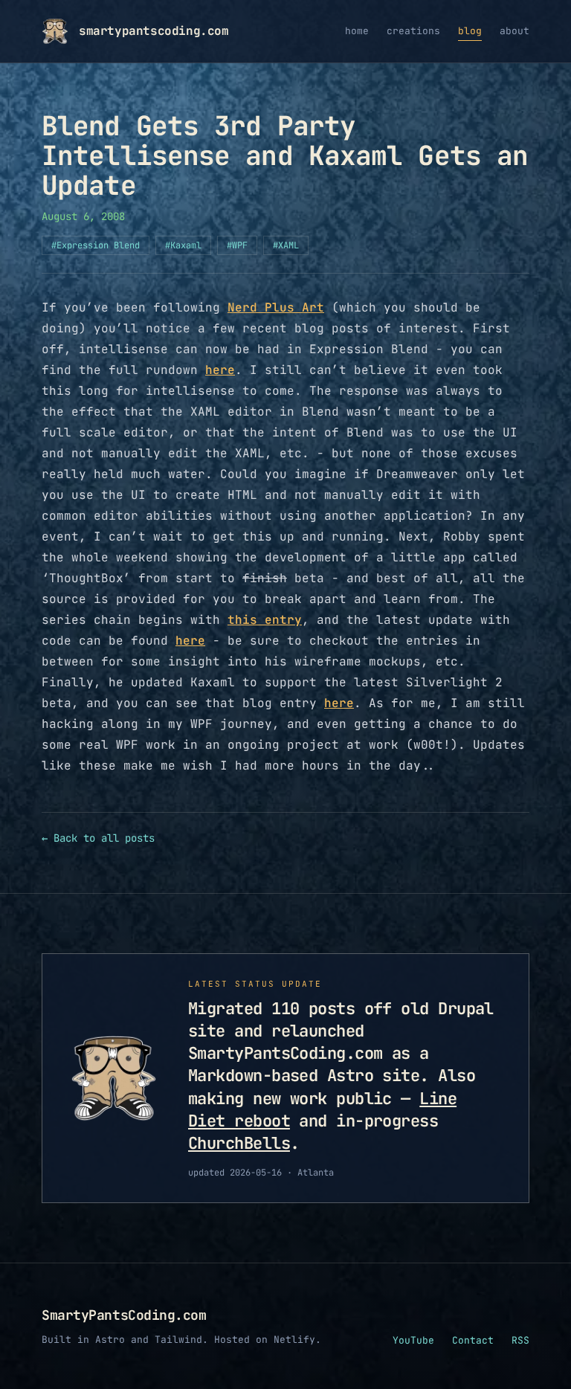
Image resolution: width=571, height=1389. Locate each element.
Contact (473, 1340)
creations (413, 31)
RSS (520, 1340)
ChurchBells (239, 1143)
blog (470, 31)
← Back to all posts (98, 838)
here (220, 370)
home (357, 31)
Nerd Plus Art (276, 307)
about (514, 31)
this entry (265, 620)
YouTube (413, 1340)
